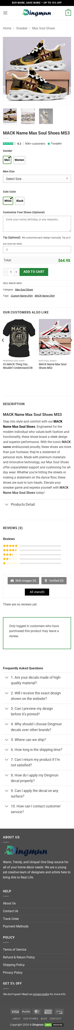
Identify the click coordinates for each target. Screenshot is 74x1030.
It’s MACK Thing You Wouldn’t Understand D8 (18, 366)
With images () (25, 580)
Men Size (9, 171)
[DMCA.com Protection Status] (54, 1024)
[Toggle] (7, 505)
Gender (7, 151)
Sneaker (21, 28)
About (17, 1018)
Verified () (56, 580)
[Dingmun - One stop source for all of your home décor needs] (37, 13)
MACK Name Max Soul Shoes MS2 (52, 366)
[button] (5, 13)
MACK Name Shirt (44, 295)
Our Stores (30, 1018)
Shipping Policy (14, 965)
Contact (55, 1018)
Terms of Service (14, 949)
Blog (44, 1018)
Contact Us (10, 911)
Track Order (11, 919)
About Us (9, 903)
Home (7, 28)
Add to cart (33, 272)
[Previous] (9, 71)
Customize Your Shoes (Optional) (24, 212)
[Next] (64, 71)
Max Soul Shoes (43, 28)
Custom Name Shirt (21, 295)
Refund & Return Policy (19, 957)
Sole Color (9, 191)
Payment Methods (15, 926)
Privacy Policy (12, 972)
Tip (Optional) (12, 237)
